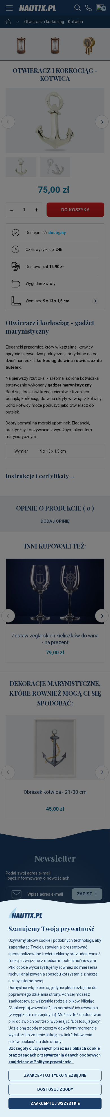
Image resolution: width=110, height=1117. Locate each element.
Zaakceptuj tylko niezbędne (55, 1075)
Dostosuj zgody (55, 1089)
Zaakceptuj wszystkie (55, 1103)
